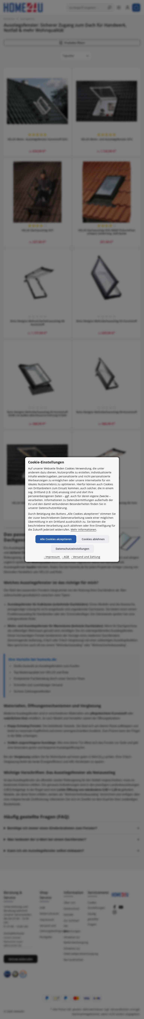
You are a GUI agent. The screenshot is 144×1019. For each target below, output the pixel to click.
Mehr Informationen (83, 529)
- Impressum (52, 557)
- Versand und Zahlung (85, 557)
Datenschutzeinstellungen (72, 548)
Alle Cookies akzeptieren (56, 539)
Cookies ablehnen (93, 539)
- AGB (66, 557)
